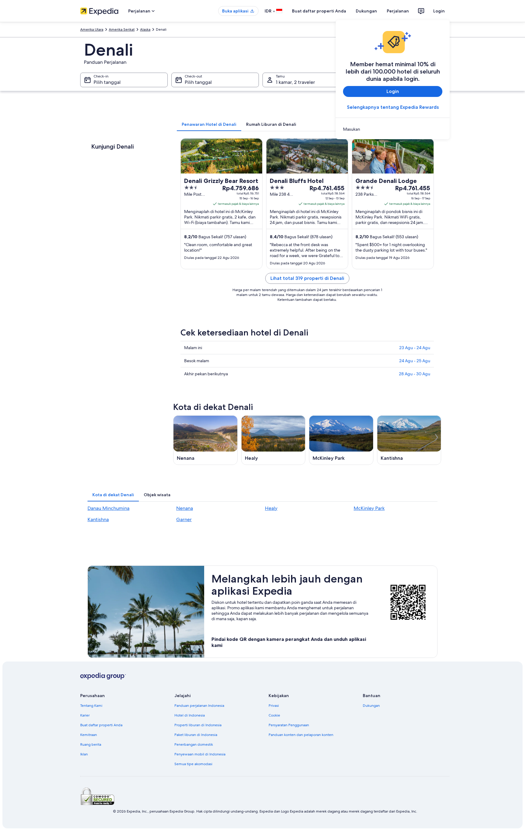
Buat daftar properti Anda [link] (101, 725)
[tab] (209, 124)
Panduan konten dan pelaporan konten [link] (301, 734)
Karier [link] (85, 715)
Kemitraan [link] (88, 734)
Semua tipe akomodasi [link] (193, 764)
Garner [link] (184, 519)
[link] (393, 129)
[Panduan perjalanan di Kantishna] (409, 440)
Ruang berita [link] (90, 744)
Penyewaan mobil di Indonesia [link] (199, 754)
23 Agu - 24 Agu (414, 347)
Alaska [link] (145, 29)
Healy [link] (271, 508)
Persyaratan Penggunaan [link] (289, 725)
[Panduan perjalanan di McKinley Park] (341, 440)
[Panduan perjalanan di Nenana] (205, 440)
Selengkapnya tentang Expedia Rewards (393, 107)
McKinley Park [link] (369, 508)
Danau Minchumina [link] (108, 508)
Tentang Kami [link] (91, 705)
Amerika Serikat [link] (122, 29)
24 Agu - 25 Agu (414, 360)
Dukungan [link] (371, 705)
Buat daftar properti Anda (319, 11)
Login (439, 11)
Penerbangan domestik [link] (193, 744)
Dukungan (366, 11)
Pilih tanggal (107, 82)
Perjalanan (398, 11)
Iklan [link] (84, 754)
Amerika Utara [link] (91, 29)
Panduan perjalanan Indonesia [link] (199, 705)
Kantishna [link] (98, 519)
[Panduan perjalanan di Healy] (273, 440)
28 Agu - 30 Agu (414, 373)
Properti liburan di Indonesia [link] (197, 725)
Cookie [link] (274, 715)
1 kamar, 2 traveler (295, 82)
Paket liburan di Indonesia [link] (195, 734)
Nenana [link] (184, 508)
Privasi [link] (274, 705)
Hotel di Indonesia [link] (189, 715)
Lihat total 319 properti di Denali (307, 278)
